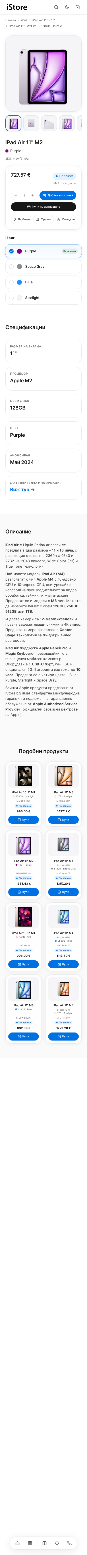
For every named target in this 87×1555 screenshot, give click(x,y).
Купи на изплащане (46, 206)
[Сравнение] (44, 1543)
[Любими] (57, 1543)
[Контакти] (69, 1543)
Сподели (68, 219)
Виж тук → (22, 489)
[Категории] (30, 1543)
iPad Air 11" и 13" (43, 20)
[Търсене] (56, 7)
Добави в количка (60, 195)
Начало (10, 20)
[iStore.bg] (17, 7)
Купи (25, 819)
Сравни (46, 219)
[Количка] (78, 7)
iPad (24, 20)
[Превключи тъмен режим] (67, 7)
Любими (24, 219)
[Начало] (17, 1543)
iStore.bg (13, 693)
